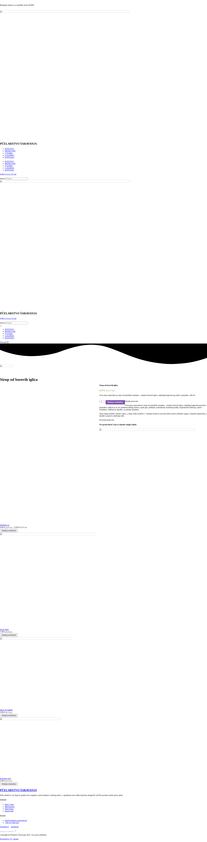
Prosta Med (4, 630)
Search (2, 179)
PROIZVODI (10, 151)
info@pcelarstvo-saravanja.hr (11, 1)
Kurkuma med (5, 779)
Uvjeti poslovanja (23, 831)
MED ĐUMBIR (6, 710)
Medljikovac (4, 525)
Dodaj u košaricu (115, 402)
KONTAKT (9, 157)
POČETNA (9, 149)
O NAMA (9, 153)
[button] (103, 176)
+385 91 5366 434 (7, 9)
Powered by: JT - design (9, 839)
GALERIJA (9, 155)
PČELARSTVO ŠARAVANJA (18, 790)
